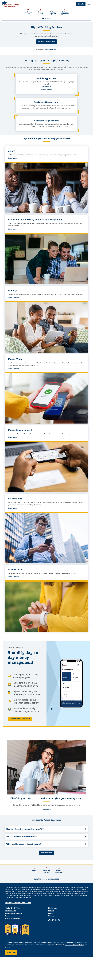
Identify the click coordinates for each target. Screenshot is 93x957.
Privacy (51, 913)
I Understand (11, 952)
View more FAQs (46, 853)
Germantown (65, 895)
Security (51, 911)
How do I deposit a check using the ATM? (25, 829)
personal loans (78, 891)
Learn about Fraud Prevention (20, 719)
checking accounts (23, 891)
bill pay (52, 893)
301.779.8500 (39, 879)
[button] (51, 49)
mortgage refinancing (45, 891)
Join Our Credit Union (12, 908)
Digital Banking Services (13, 913)
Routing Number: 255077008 (18, 903)
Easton (50, 895)
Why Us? (48, 18)
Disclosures (52, 908)
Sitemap (51, 916)
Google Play (45, 89)
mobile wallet (43, 893)
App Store (45, 86)
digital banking (25, 893)
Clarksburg (43, 895)
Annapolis (15, 895)
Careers (7, 916)
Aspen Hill (23, 895)
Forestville (56, 895)
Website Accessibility (12, 918)
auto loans (68, 891)
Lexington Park (82, 895)
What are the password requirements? (23, 844)
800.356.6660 (53, 879)
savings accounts (10, 891)
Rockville (19, 897)
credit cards (13, 893)
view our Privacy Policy (74, 945)
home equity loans (58, 891)
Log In (81, 4)
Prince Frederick (10, 897)
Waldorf (28, 897)
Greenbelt (73, 895)
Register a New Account (46, 41)
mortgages (33, 891)
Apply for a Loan (10, 911)
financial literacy (76, 889)
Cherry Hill (35, 895)
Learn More (12, 158)
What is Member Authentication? (21, 836)
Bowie (29, 895)
